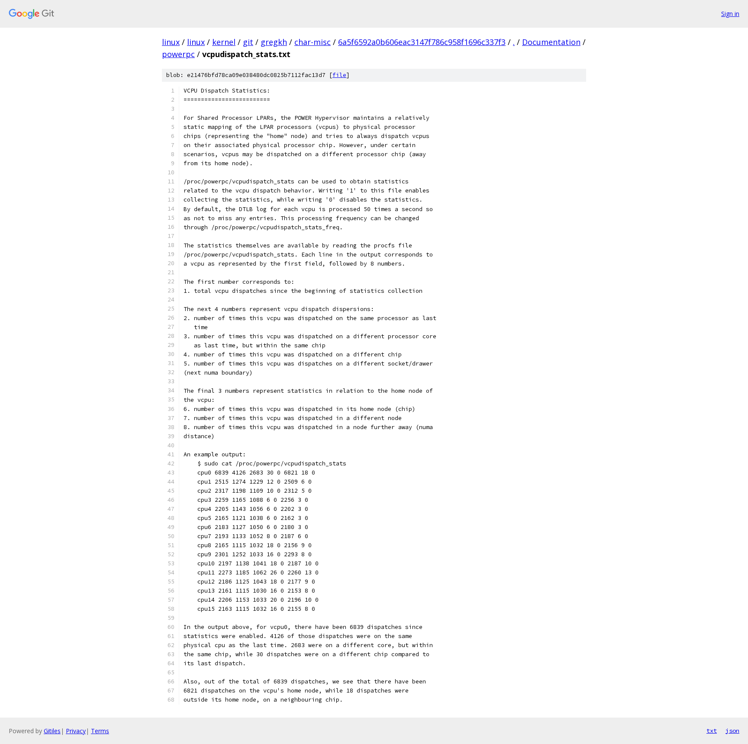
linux (171, 42)
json (732, 730)
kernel (223, 42)
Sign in (730, 14)
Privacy (76, 731)
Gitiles (52, 731)
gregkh (274, 42)
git (248, 42)
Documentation (551, 42)
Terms (100, 731)
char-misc (312, 42)
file (339, 75)
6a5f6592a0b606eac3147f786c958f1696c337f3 (422, 42)
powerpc (178, 54)
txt (711, 730)
